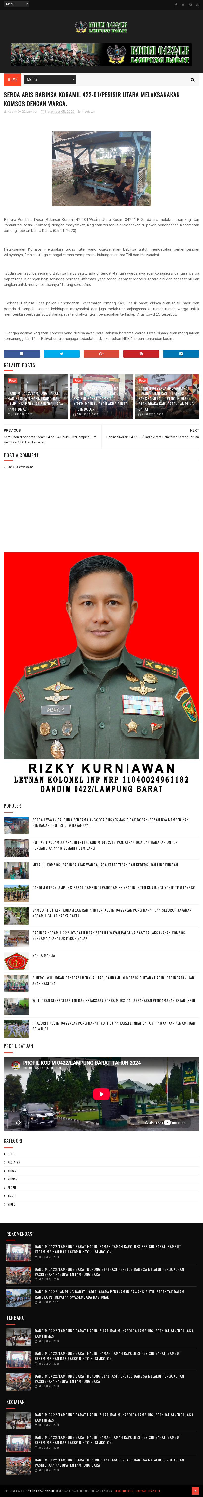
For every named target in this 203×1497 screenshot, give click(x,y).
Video (12, 1204)
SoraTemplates (124, 1491)
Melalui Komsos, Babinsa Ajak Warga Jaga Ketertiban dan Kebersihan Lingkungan (105, 864)
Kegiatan (88, 112)
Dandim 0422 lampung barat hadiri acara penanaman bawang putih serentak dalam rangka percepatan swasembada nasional (109, 1294)
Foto (12, 381)
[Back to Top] (195, 1491)
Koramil (13, 1171)
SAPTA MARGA (43, 955)
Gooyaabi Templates (148, 1491)
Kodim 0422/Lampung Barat (45, 1491)
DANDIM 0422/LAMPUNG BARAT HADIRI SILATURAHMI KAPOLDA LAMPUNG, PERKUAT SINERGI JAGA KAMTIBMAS (35, 401)
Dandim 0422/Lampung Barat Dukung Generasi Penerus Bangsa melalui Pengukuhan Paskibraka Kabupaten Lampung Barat (166, 398)
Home (12, 79)
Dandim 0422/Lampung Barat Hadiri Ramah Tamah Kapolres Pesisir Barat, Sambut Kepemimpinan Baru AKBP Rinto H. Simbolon (100, 398)
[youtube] (198, 5)
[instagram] (190, 5)
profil (12, 1188)
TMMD (12, 1196)
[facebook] (176, 5)
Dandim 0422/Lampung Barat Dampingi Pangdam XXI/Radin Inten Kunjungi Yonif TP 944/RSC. (114, 887)
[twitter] (183, 5)
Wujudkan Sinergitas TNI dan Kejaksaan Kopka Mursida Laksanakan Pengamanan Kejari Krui (113, 1000)
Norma (12, 1179)
